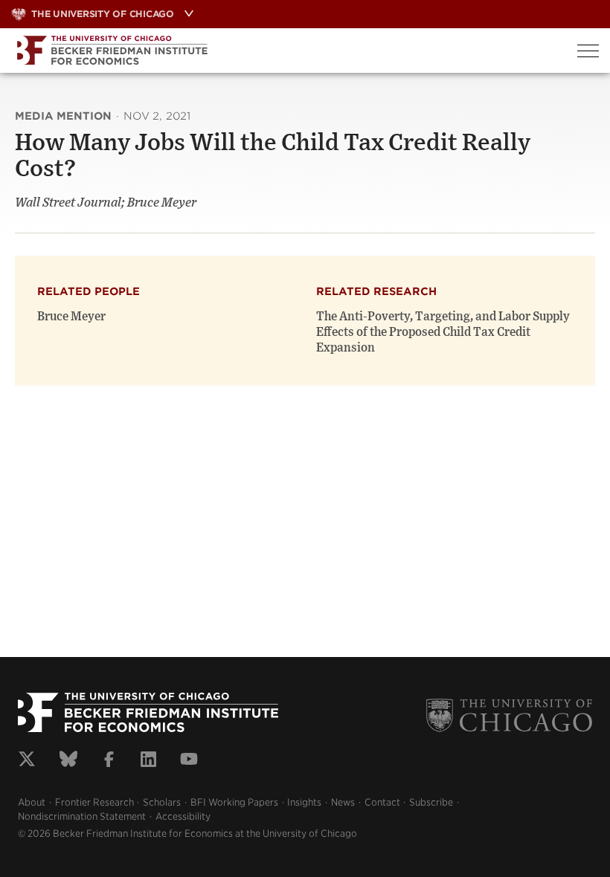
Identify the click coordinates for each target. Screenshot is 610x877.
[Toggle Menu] (588, 51)
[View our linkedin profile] (148, 761)
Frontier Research (94, 802)
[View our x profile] (27, 761)
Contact (382, 802)
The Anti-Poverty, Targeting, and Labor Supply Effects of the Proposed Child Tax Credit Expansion (443, 332)
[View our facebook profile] (109, 761)
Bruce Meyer (71, 317)
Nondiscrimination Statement (82, 816)
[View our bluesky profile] (68, 761)
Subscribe (431, 802)
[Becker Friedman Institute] (283, 50)
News (343, 802)
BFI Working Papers (234, 802)
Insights (304, 802)
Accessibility (183, 816)
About (31, 802)
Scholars (162, 802)
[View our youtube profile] (189, 761)
